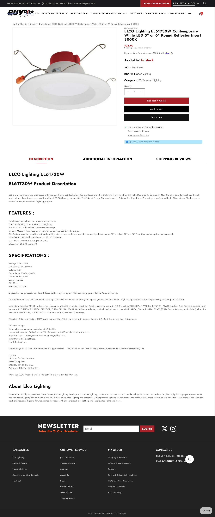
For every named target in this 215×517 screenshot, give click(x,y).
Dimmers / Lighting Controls (109, 13)
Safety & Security (20, 463)
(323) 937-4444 (50, 3)
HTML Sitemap (115, 492)
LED (37, 13)
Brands (33, 24)
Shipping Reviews (173, 159)
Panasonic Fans (79, 13)
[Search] (205, 3)
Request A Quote (184, 3)
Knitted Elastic (156, 13)
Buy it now (156, 117)
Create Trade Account (156, 3)
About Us (64, 475)
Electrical (137, 13)
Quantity (127, 86)
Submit (147, 429)
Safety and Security (54, 13)
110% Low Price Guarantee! (121, 481)
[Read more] (189, 13)
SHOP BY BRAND (177, 13)
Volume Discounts (68, 463)
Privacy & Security (116, 486)
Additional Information (107, 159)
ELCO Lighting (143, 73)
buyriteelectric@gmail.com (81, 3)
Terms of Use (66, 492)
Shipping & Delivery (117, 457)
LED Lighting (18, 457)
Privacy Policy (66, 486)
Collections (44, 24)
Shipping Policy (67, 498)
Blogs (62, 481)
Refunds (112, 469)
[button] (189, 459)
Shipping (128, 47)
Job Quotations (67, 457)
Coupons (64, 469)
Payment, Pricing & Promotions (122, 475)
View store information (138, 135)
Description (41, 159)
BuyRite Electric (19, 24)
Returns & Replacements (119, 463)
